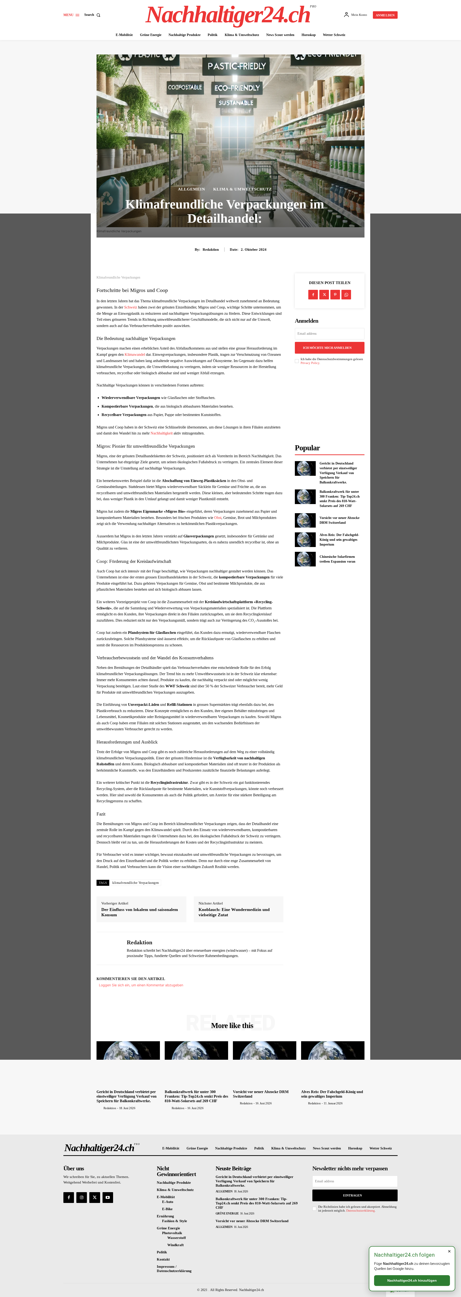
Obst (217, 518)
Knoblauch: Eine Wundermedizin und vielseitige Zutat (234, 912)
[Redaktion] (108, 948)
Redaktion (211, 249)
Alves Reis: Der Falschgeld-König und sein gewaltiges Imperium (339, 539)
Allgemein (191, 189)
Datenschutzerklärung (360, 1210)
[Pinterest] (335, 294)
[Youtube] (108, 1197)
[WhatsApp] (346, 294)
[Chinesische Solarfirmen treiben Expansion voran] (305, 559)
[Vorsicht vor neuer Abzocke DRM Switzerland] (305, 520)
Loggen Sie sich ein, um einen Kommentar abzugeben (141, 985)
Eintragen (352, 1195)
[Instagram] (81, 1197)
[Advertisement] (331, 404)
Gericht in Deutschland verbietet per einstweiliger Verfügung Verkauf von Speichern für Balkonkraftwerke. (338, 473)
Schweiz (130, 307)
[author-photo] (100, 1108)
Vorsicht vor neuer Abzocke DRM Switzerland (252, 1221)
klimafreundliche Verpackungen (135, 883)
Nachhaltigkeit (162, 433)
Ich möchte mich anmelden (327, 348)
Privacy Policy (310, 363)
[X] (324, 294)
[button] (93, 15)
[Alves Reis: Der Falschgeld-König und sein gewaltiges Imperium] (305, 539)
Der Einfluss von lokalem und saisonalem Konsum (139, 912)
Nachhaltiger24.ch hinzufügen (412, 1280)
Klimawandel (135, 354)
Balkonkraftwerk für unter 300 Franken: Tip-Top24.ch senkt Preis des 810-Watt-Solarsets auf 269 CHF (196, 1096)
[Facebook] (313, 294)
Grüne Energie (227, 1213)
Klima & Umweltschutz (242, 189)
